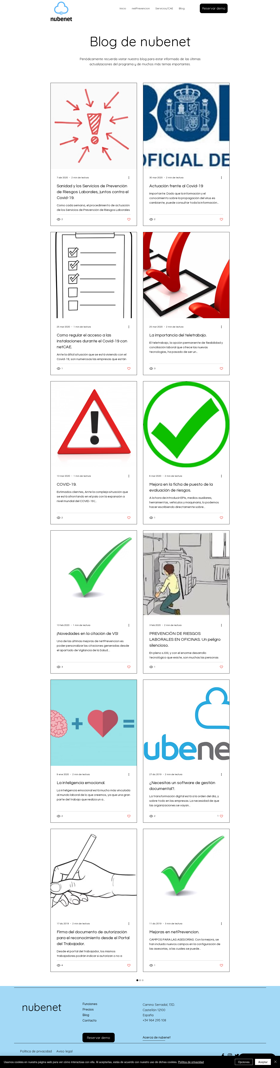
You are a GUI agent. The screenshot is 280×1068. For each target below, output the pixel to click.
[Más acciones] (130, 177)
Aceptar (263, 1062)
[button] (214, 8)
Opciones (244, 1062)
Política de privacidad (191, 1062)
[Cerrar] (275, 1062)
